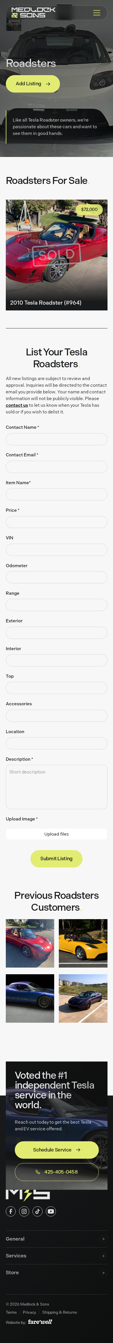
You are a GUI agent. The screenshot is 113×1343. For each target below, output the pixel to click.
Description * (19, 759)
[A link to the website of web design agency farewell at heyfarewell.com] (40, 1322)
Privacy (29, 1312)
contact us (17, 405)
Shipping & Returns (59, 1312)
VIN (9, 538)
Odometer (17, 565)
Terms (11, 1312)
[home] (34, 13)
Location (15, 731)
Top (10, 676)
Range (12, 593)
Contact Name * (22, 427)
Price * (12, 510)
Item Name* (18, 482)
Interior (13, 648)
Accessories (19, 703)
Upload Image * (22, 819)
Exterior (14, 620)
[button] (95, 13)
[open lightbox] (30, 944)
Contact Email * (22, 455)
